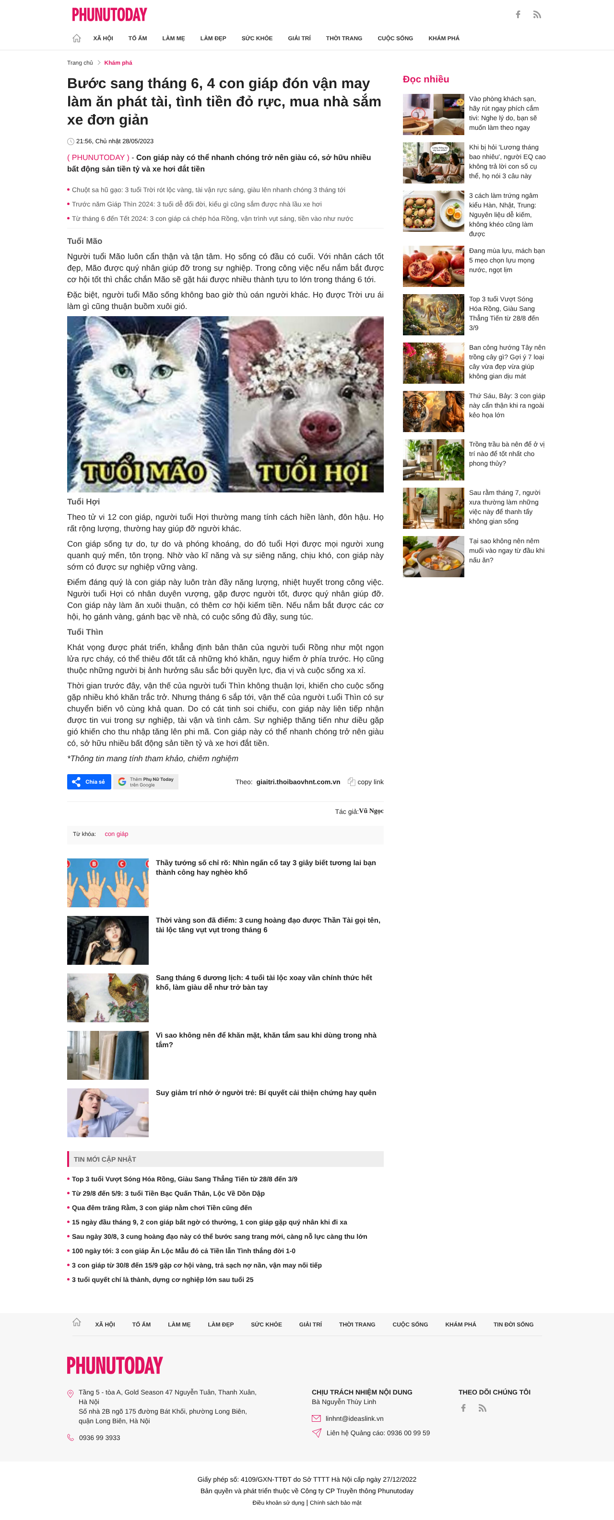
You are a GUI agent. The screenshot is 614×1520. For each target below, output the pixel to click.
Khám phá (444, 38)
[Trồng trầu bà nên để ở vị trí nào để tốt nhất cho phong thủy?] (433, 459)
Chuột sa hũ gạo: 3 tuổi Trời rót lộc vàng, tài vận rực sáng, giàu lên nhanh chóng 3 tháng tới (208, 190)
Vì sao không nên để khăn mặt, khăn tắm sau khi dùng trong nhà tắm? (266, 1040)
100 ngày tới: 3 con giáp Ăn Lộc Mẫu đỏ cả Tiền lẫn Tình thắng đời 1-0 (183, 1251)
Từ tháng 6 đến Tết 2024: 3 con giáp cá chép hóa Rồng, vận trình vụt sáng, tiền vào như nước (213, 218)
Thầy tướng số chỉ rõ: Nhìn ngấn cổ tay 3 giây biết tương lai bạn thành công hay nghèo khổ (266, 868)
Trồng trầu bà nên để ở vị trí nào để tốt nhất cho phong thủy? (506, 453)
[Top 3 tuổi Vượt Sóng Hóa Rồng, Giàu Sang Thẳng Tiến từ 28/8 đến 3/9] (433, 314)
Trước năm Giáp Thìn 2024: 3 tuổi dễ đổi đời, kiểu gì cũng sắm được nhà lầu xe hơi (197, 204)
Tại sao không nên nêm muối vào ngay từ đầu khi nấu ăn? (506, 550)
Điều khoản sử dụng (279, 1502)
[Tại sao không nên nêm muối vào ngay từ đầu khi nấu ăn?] (433, 556)
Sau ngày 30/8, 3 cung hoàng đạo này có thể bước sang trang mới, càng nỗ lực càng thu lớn (219, 1236)
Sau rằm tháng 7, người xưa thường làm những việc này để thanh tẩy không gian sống (505, 507)
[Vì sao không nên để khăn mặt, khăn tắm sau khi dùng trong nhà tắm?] (108, 1055)
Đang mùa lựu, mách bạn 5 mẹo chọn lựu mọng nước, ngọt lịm (507, 260)
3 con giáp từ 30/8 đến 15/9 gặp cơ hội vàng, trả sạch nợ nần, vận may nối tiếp (197, 1265)
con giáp (116, 833)
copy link (371, 782)
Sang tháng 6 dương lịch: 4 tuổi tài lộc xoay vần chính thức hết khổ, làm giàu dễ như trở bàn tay (264, 983)
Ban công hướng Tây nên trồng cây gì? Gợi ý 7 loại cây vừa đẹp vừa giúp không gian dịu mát (507, 361)
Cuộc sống (395, 38)
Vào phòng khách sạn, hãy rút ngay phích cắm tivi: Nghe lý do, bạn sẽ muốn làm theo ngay (504, 113)
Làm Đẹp (213, 38)
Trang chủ (80, 62)
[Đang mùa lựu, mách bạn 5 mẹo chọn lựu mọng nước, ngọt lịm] (433, 266)
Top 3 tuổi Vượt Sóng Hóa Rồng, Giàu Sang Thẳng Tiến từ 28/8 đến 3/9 (184, 1179)
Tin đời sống (514, 1324)
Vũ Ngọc (371, 811)
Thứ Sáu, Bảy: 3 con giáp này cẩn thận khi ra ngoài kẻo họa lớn (507, 405)
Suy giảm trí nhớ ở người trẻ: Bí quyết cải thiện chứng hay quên (266, 1093)
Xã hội (103, 38)
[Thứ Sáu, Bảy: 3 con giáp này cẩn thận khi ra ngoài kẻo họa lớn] (433, 411)
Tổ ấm (138, 38)
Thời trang (344, 38)
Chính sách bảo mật (335, 1502)
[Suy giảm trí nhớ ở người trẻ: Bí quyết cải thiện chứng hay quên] (108, 1112)
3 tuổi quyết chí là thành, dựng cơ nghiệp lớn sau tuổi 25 (163, 1279)
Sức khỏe (257, 38)
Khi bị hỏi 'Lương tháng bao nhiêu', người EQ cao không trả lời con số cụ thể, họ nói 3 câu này (507, 161)
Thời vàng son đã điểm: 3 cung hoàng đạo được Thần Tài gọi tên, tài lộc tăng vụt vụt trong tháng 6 (268, 925)
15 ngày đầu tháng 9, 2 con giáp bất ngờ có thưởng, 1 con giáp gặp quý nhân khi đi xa (209, 1222)
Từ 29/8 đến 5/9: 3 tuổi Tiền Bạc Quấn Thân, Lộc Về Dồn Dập (168, 1193)
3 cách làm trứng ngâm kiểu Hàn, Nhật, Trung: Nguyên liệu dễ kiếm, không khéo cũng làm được (503, 215)
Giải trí (299, 38)
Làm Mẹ (174, 38)
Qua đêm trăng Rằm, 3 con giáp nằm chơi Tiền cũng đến (162, 1207)
